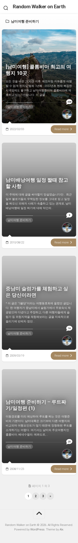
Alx (61, 529)
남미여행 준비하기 (19, 107)
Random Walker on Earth (39, 6)
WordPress (37, 529)
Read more (62, 129)
